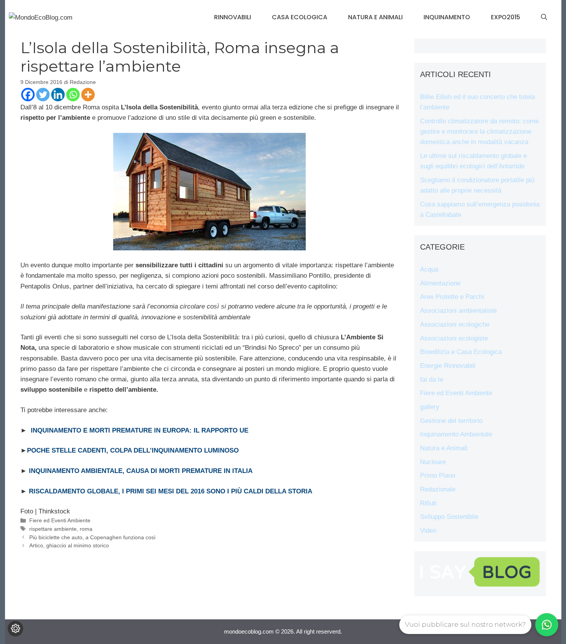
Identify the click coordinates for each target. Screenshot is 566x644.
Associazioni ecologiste (454, 338)
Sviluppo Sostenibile (449, 516)
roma (86, 529)
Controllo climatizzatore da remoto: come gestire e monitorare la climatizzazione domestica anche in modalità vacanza (479, 131)
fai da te (431, 379)
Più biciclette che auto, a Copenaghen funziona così (92, 537)
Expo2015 (505, 17)
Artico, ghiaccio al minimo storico (69, 545)
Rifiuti (428, 503)
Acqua (429, 269)
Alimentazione (440, 283)
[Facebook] (28, 94)
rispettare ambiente (53, 529)
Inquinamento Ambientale (456, 434)
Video (428, 530)
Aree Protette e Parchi (452, 296)
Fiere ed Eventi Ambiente (59, 520)
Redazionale (437, 489)
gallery (429, 407)
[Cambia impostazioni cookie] (15, 628)
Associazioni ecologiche (454, 324)
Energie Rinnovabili (448, 365)
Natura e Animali (375, 17)
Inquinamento (447, 17)
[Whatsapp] (73, 94)
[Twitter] (43, 94)
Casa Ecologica (299, 17)
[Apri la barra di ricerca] (544, 17)
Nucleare (433, 462)
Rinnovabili (232, 17)
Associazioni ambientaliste (458, 310)
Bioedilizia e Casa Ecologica (461, 352)
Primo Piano (437, 475)
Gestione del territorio (451, 420)
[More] (88, 94)
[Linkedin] (58, 94)
